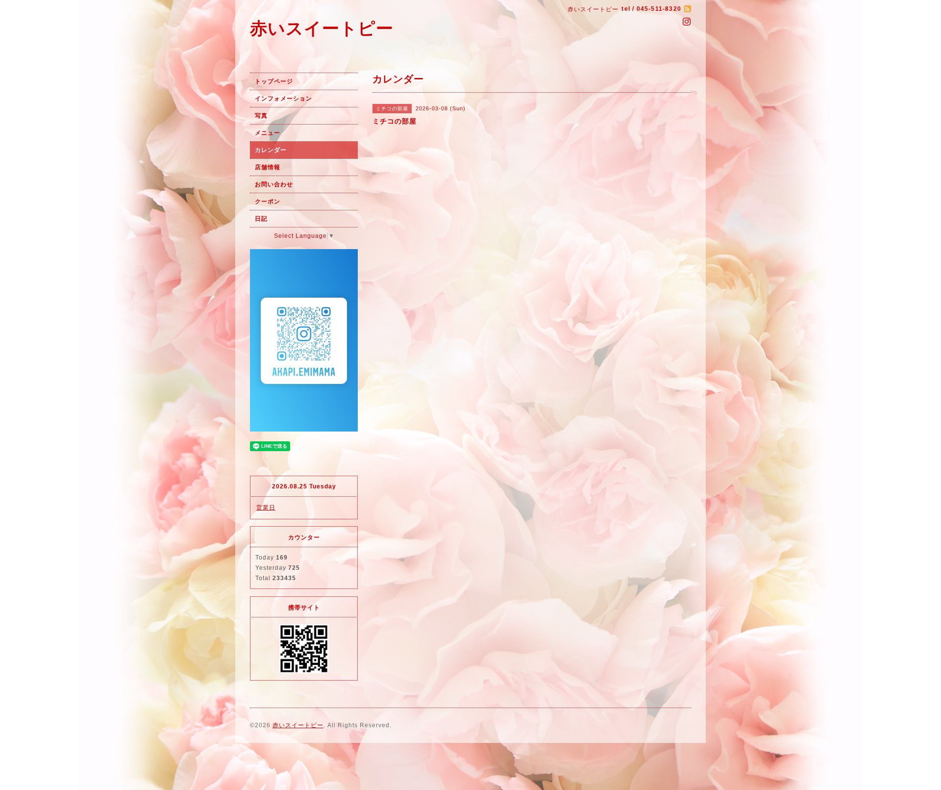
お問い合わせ (274, 184)
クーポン (267, 201)
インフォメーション (283, 98)
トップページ (274, 81)
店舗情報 (267, 167)
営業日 (265, 507)
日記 (261, 218)
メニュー (267, 132)
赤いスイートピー (322, 28)
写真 (261, 115)
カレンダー (271, 150)
